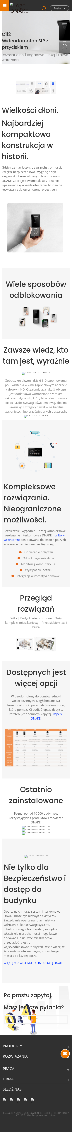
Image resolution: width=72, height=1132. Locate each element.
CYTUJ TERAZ (65, 1053)
